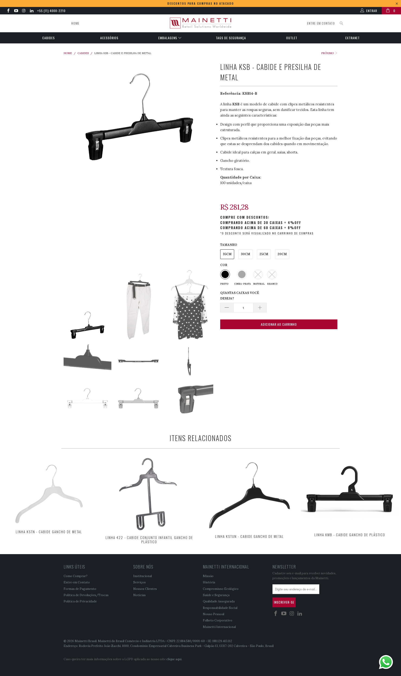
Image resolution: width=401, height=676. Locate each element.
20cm (282, 254)
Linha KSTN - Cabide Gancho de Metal (49, 491)
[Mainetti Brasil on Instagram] (23, 11)
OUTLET (291, 37)
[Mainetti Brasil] (200, 23)
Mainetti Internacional (219, 627)
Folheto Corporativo (217, 620)
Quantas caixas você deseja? (239, 295)
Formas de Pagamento (80, 589)
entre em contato (321, 23)
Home (75, 23)
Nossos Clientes (145, 589)
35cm (227, 254)
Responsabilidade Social (220, 608)
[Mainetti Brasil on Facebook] (8, 11)
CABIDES (48, 37)
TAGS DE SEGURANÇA (231, 37)
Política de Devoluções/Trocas (86, 595)
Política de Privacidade (80, 601)
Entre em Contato (77, 582)
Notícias (139, 595)
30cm (245, 254)
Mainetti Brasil (86, 641)
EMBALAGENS (168, 37)
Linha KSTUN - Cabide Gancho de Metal (249, 494)
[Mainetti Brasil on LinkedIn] (31, 11)
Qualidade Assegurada (219, 601)
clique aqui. (174, 659)
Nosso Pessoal (213, 614)
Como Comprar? (75, 576)
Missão (208, 576)
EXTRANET (352, 37)
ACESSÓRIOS (109, 37)
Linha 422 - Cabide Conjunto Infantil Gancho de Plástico (149, 494)
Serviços (139, 582)
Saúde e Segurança (216, 595)
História (209, 582)
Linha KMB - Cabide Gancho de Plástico (350, 493)
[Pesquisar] (341, 23)
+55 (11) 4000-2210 (51, 10)
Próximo (327, 53)
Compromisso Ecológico (221, 589)
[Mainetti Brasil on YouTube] (16, 11)
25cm (263, 254)
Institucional (142, 576)
